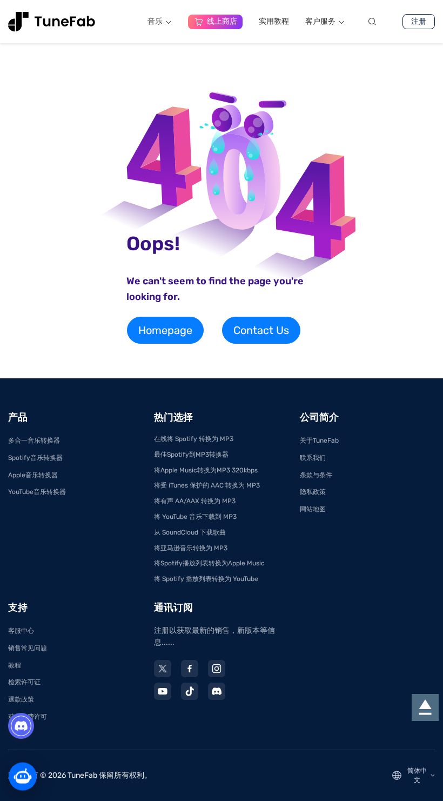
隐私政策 (313, 492)
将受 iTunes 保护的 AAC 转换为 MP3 (207, 485)
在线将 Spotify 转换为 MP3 (193, 439)
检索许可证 (24, 682)
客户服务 (320, 21)
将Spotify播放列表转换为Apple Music (209, 563)
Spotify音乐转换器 (35, 458)
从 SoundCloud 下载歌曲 (190, 532)
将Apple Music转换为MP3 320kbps (206, 470)
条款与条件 (316, 475)
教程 (14, 665)
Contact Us (261, 330)
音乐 (155, 21)
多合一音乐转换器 (34, 440)
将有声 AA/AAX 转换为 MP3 (195, 501)
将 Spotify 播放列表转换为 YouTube (206, 579)
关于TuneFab (319, 440)
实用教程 (274, 21)
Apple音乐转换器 (33, 475)
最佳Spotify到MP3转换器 (191, 454)
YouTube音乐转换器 (37, 492)
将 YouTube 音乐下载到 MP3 (195, 516)
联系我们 (313, 458)
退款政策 (21, 699)
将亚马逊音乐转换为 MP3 (190, 548)
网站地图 (313, 509)
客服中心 (21, 631)
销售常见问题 (27, 648)
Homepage (165, 330)
